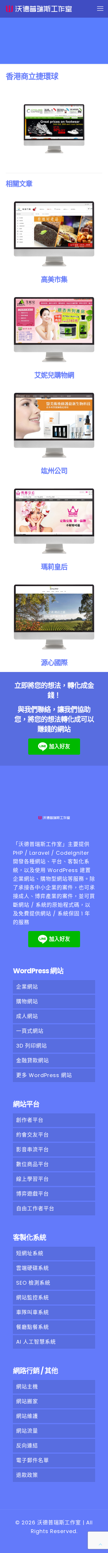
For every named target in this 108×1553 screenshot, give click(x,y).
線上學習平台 (32, 1179)
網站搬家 (27, 1401)
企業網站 (27, 986)
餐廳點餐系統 (32, 1327)
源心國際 (54, 662)
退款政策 (27, 1475)
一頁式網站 (29, 1031)
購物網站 (27, 1001)
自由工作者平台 (35, 1208)
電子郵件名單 (32, 1460)
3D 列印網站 (31, 1045)
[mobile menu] (100, 9)
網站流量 (27, 1430)
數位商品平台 (32, 1164)
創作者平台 (29, 1120)
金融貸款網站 (32, 1060)
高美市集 (54, 279)
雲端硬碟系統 (32, 1268)
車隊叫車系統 (32, 1312)
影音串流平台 (32, 1149)
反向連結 (27, 1445)
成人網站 (27, 1016)
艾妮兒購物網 (54, 375)
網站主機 (27, 1386)
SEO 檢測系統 (33, 1282)
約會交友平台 (32, 1134)
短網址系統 (29, 1253)
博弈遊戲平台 (32, 1193)
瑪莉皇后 (54, 567)
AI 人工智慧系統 (36, 1341)
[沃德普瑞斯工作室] (57, 8)
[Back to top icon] (100, 1544)
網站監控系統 (32, 1297)
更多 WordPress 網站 (44, 1075)
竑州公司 (54, 471)
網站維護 (27, 1416)
